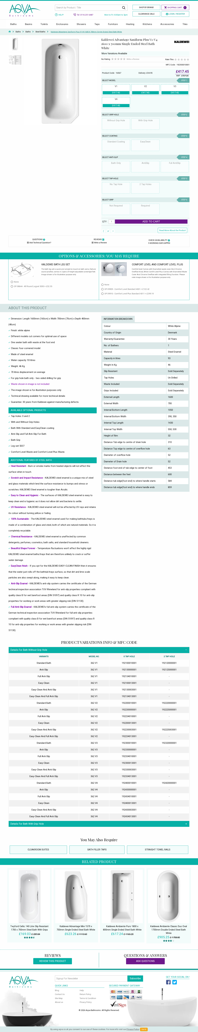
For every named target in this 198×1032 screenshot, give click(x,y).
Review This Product (52, 961)
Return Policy (85, 994)
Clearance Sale (146, 14)
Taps (97, 24)
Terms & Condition (88, 998)
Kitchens (147, 24)
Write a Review (133, 59)
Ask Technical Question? (40, 242)
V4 (116, 102)
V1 (116, 89)
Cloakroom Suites (38, 849)
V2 (145, 89)
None (16, 282)
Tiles (185, 24)
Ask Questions (145, 961)
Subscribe (135, 978)
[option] (15, 45)
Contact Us (60, 994)
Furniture (113, 24)
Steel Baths (40, 32)
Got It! (144, 1029)
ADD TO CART (151, 221)
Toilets (44, 24)
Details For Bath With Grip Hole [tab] (27, 823)
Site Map (59, 998)
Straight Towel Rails (157, 849)
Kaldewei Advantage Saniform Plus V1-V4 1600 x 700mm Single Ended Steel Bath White (86, 32)
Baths (13, 24)
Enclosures (62, 24)
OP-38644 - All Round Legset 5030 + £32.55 (33, 286)
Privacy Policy (86, 1002)
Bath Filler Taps (97, 849)
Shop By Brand (146, 7)
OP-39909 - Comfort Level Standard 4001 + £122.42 (126, 289)
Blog (57, 990)
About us (59, 1002)
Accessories (167, 24)
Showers (81, 24)
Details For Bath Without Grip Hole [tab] (28, 649)
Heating (130, 24)
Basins (28, 24)
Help (82, 990)
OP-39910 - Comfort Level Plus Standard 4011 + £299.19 (129, 293)
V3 (175, 89)
